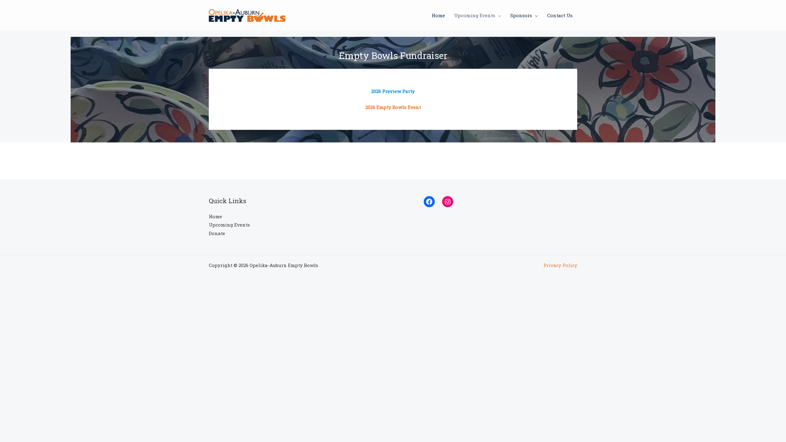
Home (438, 15)
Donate (217, 233)
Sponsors (521, 15)
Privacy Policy (560, 265)
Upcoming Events (474, 15)
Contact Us (560, 15)
